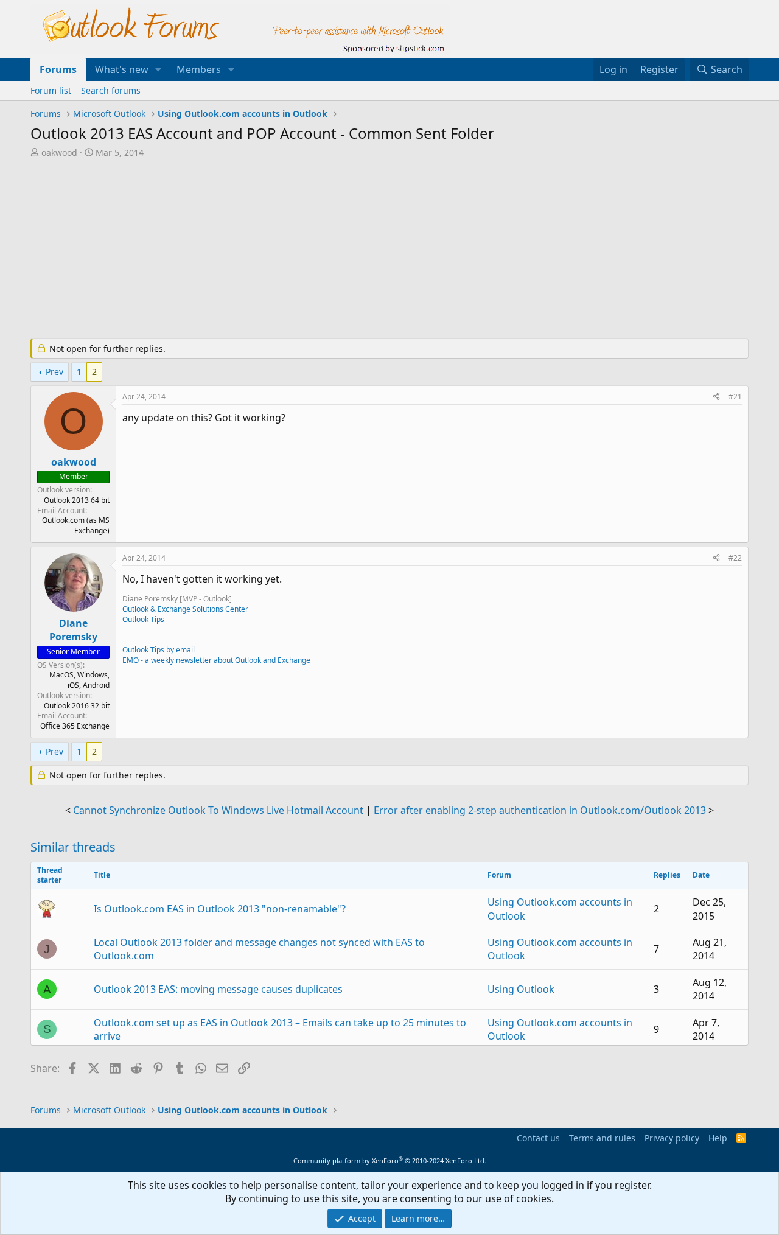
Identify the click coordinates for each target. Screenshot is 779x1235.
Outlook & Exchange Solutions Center (185, 609)
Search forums (111, 90)
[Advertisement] (325, 249)
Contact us (538, 1138)
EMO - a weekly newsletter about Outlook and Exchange (216, 660)
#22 (735, 558)
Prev (54, 371)
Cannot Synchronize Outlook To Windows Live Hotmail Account (218, 810)
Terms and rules (602, 1138)
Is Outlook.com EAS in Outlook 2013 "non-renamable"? (220, 908)
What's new (121, 69)
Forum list (50, 90)
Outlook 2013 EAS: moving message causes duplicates (218, 989)
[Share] (716, 397)
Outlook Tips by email (158, 650)
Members (198, 69)
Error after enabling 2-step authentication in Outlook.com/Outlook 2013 (540, 810)
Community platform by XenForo (389, 1160)
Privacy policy (672, 1138)
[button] (158, 69)
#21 (735, 396)
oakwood (59, 152)
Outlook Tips (143, 619)
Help (717, 1138)
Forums (58, 69)
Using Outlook (520, 989)
